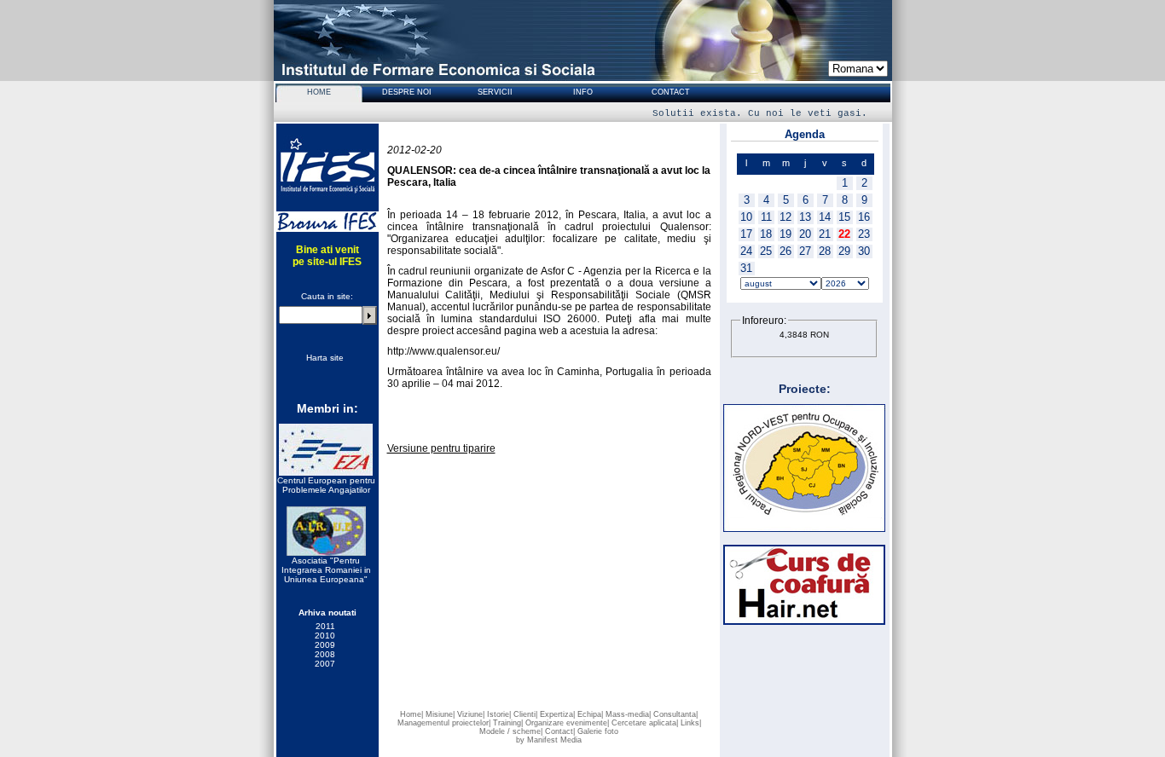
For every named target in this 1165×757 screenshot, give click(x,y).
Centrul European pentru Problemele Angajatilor (326, 485)
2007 (325, 663)
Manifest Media (554, 740)
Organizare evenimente (566, 723)
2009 (325, 645)
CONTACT (671, 92)
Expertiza (556, 714)
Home (410, 714)
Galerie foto (597, 731)
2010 (325, 635)
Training (507, 723)
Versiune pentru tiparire (441, 448)
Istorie (498, 714)
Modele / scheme (510, 731)
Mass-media (627, 714)
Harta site (325, 357)
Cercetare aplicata (643, 723)
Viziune (470, 714)
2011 (325, 626)
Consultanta (674, 714)
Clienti (524, 714)
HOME (319, 92)
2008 (325, 654)
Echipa (589, 714)
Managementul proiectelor (443, 723)
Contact (559, 731)
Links (690, 723)
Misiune (439, 714)
